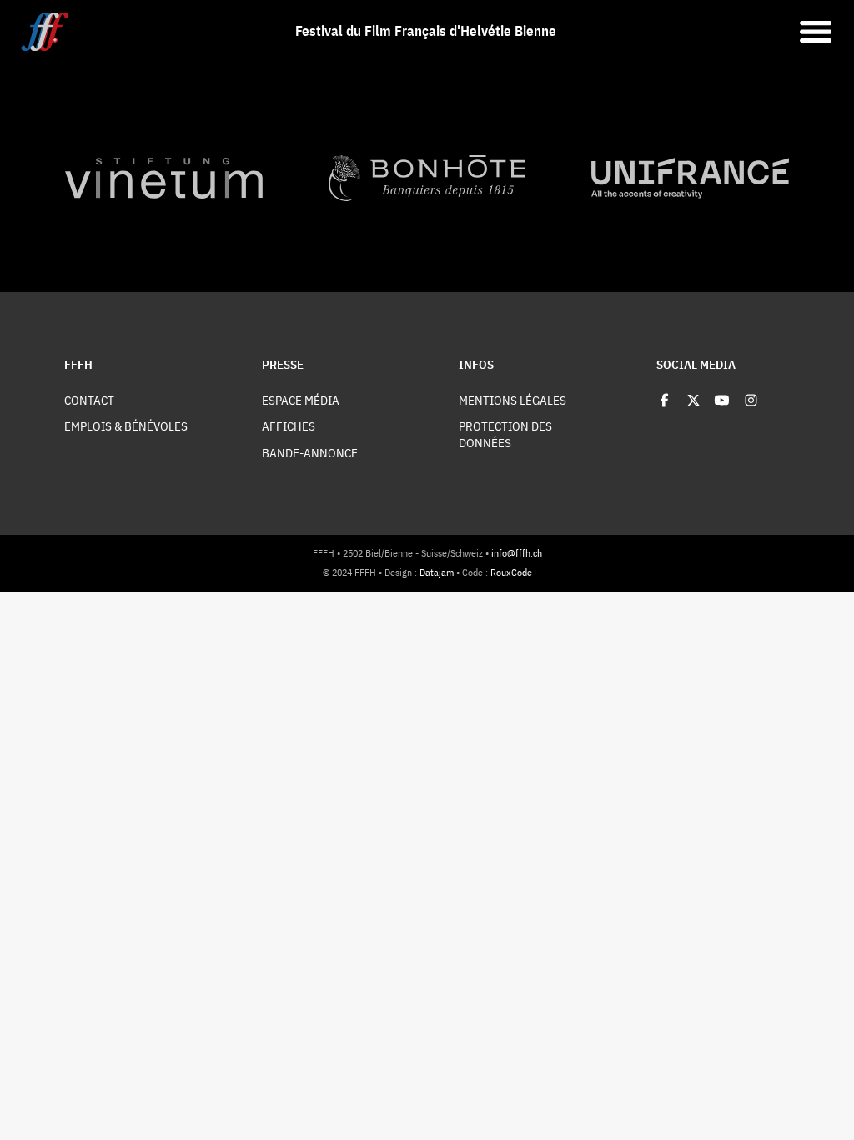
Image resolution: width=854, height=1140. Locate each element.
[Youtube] (722, 400)
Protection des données (505, 434)
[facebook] (664, 400)
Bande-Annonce (310, 453)
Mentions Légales (512, 400)
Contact (89, 400)
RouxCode (511, 572)
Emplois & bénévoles (126, 426)
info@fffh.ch (516, 553)
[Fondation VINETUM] (164, 178)
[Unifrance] (690, 178)
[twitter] (693, 400)
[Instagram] (751, 400)
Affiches (288, 426)
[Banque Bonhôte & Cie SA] (427, 178)
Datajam (436, 572)
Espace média (300, 400)
